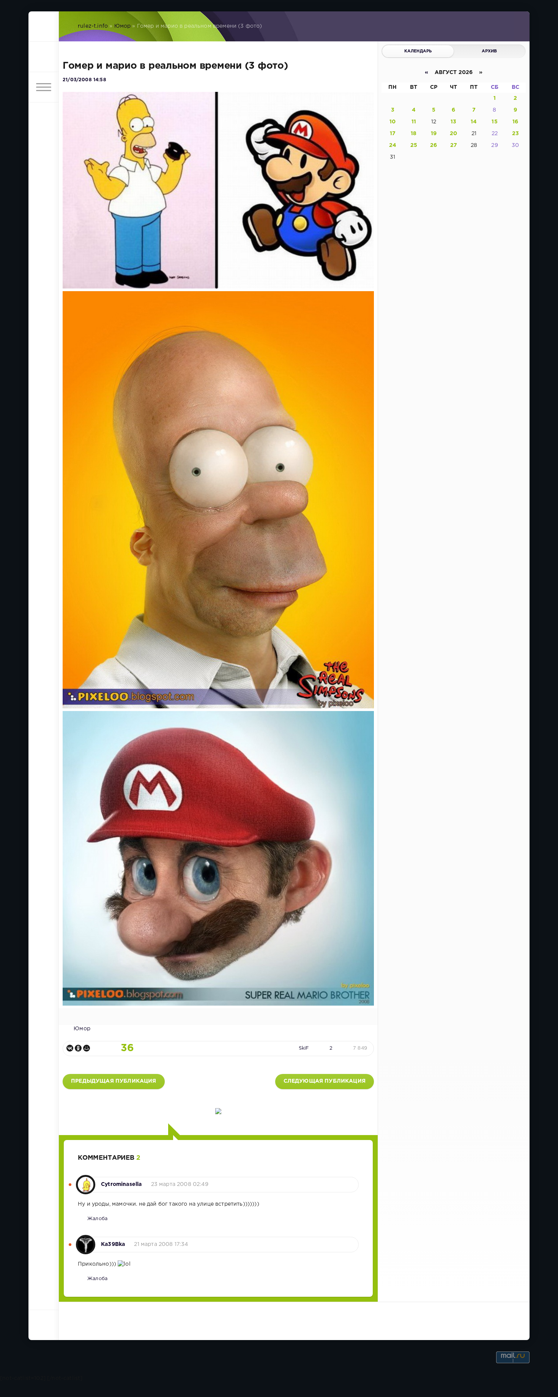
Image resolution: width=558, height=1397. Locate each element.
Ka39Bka (113, 1244)
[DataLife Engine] (43, 26)
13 (453, 122)
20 (453, 133)
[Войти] (43, 57)
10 (392, 122)
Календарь (418, 51)
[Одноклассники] (78, 1048)
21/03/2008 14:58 (84, 80)
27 (453, 145)
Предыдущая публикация (113, 1081)
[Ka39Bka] (85, 1240)
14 (474, 122)
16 (515, 122)
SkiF (304, 1048)
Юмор (122, 26)
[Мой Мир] (86, 1048)
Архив (489, 51)
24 (392, 145)
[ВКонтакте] (69, 1048)
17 (393, 133)
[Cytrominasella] (85, 1180)
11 (413, 122)
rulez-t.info (93, 26)
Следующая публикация (325, 1081)
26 (433, 145)
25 (413, 145)
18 (413, 133)
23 (515, 133)
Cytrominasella (121, 1184)
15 (494, 122)
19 (434, 133)
